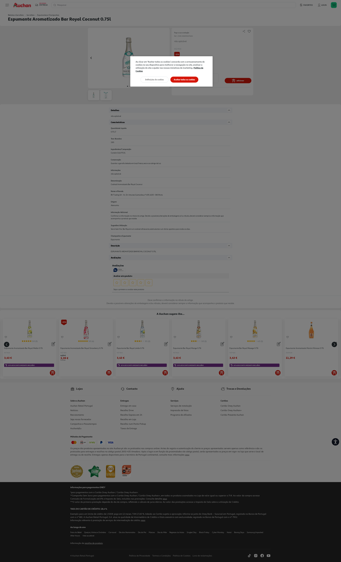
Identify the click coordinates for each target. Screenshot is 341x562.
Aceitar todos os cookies (184, 79)
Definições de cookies (154, 79)
